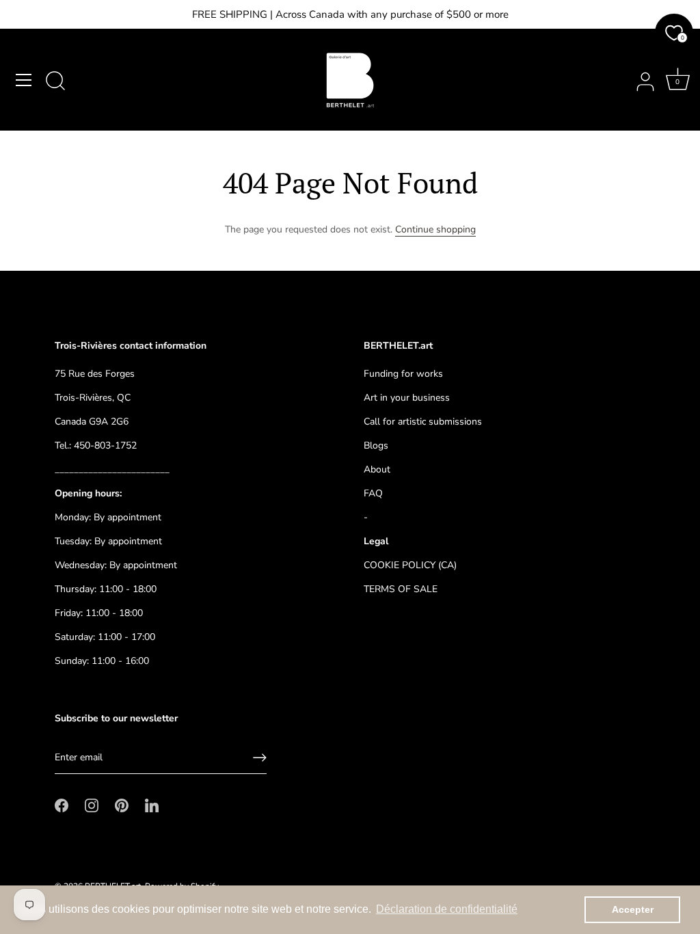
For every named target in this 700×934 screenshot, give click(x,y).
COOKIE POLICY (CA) (410, 565)
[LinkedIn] (152, 805)
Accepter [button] (633, 909)
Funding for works (403, 373)
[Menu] (24, 80)
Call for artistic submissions (423, 421)
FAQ (373, 493)
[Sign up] (260, 757)
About (377, 469)
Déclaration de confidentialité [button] (446, 909)
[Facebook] (61, 805)
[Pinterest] (122, 805)
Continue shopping (435, 229)
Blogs (376, 445)
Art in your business (407, 397)
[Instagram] (91, 805)
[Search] (55, 82)
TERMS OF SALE (401, 589)
